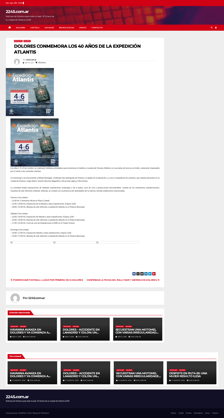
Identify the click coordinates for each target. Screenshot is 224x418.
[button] (212, 28)
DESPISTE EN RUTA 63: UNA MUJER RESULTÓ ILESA (188, 375)
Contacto (97, 28)
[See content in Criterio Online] (34, 142)
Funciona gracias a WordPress (16, 413)
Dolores (20, 28)
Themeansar (44, 413)
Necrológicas (66, 28)
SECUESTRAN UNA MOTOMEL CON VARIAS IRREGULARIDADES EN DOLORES (138, 332)
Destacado (18, 41)
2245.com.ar (17, 11)
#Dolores (42, 63)
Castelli (34, 28)
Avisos (82, 28)
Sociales (49, 28)
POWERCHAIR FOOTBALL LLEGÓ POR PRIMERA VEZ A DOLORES (48, 280)
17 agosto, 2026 (19, 380)
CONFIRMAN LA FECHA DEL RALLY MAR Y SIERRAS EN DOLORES (122, 280)
